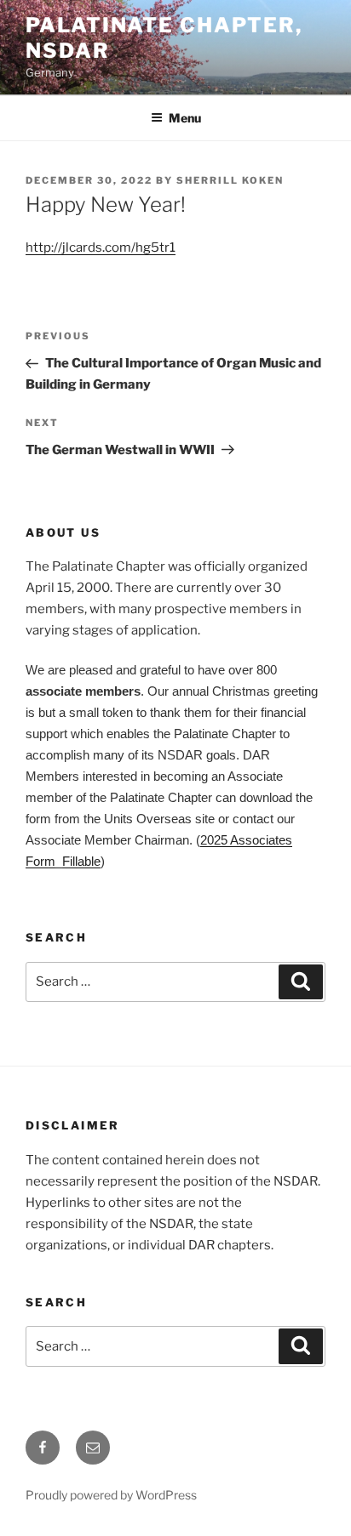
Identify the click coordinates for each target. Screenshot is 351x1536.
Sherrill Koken (230, 180)
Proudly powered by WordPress (111, 1495)
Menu (185, 118)
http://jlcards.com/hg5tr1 (101, 247)
